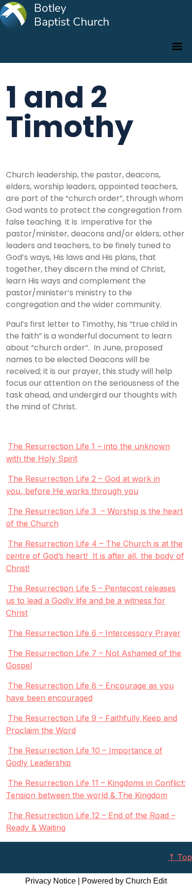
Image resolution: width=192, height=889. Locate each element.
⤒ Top (180, 857)
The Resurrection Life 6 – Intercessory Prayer (94, 633)
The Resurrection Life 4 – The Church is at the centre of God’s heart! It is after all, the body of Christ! (95, 556)
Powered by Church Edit (124, 881)
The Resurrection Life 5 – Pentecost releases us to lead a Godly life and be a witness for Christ (91, 600)
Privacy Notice (50, 881)
